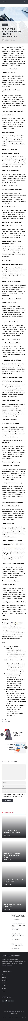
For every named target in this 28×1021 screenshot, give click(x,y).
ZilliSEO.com (14, 1013)
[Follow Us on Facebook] (3, 1001)
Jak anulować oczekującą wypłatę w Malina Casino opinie (12, 855)
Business (4, 974)
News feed (4, 1017)
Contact (16, 1017)
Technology (4, 988)
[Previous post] (2, 735)
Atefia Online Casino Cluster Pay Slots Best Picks (17, 935)
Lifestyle (4, 985)
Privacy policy (22, 1017)
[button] (25, 2)
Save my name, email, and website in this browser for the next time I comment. (14, 795)
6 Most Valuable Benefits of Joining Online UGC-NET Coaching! (10, 748)
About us (11, 1017)
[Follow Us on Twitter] (6, 1001)
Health (3, 982)
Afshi (7, 40)
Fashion (4, 977)
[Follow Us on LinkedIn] (12, 1001)
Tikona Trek (7, 721)
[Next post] (26, 748)
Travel (5, 24)
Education (4, 980)
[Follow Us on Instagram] (9, 1001)
